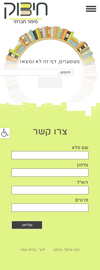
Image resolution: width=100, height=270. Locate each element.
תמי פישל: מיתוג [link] (67, 249)
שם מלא (80, 147)
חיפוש (50, 82)
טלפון (82, 165)
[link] (5, 133)
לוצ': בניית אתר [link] (32, 249)
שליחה (27, 225)
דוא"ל (82, 182)
